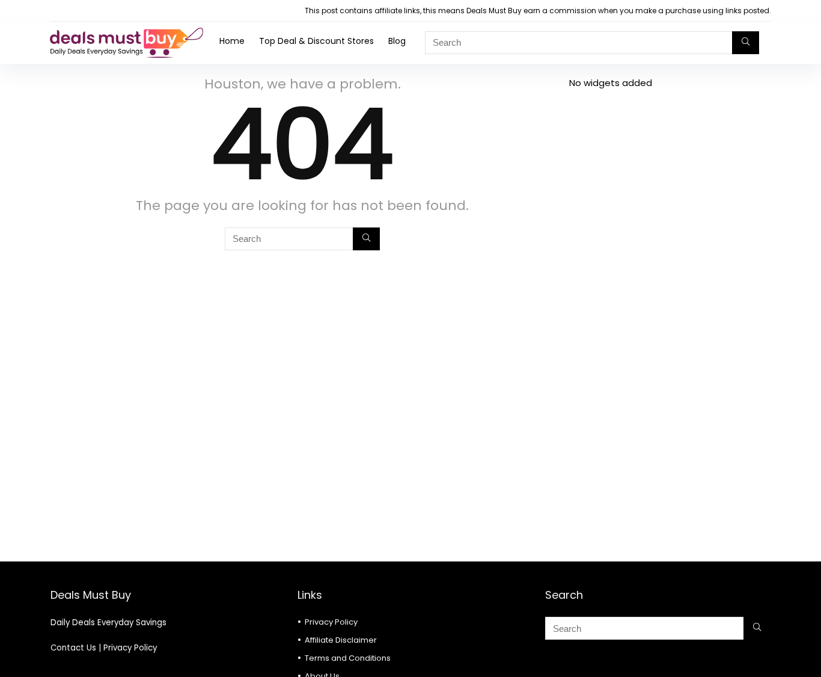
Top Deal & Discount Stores (316, 41)
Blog (397, 41)
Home (232, 41)
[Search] (745, 42)
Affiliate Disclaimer (341, 640)
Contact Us (73, 648)
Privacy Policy (130, 648)
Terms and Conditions (348, 658)
